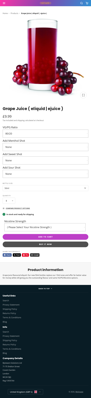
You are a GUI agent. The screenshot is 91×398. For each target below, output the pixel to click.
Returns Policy (9, 313)
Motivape (79, 392)
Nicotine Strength (15, 221)
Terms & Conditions (12, 317)
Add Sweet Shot (12, 154)
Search (6, 300)
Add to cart (45, 237)
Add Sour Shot (11, 167)
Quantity (7, 196)
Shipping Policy (10, 309)
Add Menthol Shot (14, 140)
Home (5, 13)
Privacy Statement (11, 304)
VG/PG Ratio (10, 127)
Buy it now (45, 244)
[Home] (45, 3)
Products (14, 13)
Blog (5, 321)
